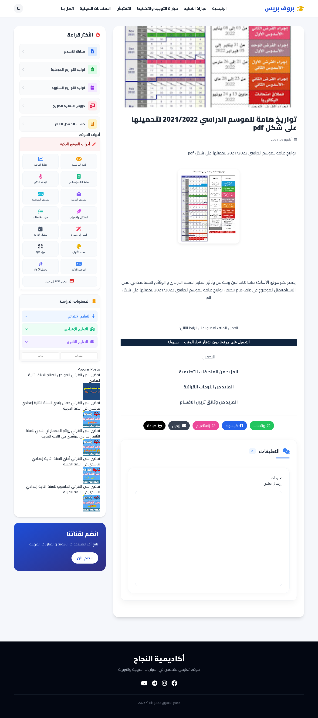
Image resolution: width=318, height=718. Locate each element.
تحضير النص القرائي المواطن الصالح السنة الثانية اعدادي (64, 377)
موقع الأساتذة (267, 282)
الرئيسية (219, 8)
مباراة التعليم (194, 8)
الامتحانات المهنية (95, 8)
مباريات (79, 355)
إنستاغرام (203, 425)
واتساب (259, 425)
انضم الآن (85, 557)
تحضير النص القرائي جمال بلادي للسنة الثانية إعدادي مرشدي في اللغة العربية (61, 405)
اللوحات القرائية (198, 387)
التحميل (209, 357)
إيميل (176, 425)
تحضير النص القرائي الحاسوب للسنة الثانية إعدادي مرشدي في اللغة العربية (63, 489)
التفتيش (123, 8)
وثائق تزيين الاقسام (199, 402)
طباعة (151, 425)
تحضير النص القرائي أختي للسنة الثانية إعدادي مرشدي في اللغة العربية (66, 461)
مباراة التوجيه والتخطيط (157, 8)
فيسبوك (232, 425)
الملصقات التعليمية (198, 372)
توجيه (40, 355)
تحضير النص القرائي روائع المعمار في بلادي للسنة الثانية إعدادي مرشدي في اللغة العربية (63, 433)
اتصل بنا (67, 8)
